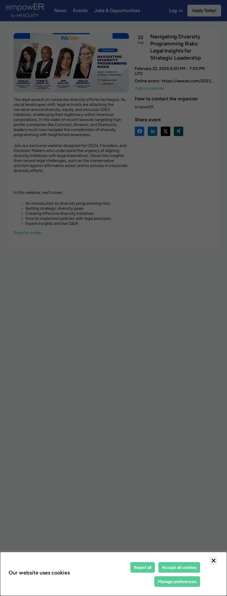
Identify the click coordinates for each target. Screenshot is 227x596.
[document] (113, 574)
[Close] (213, 560)
